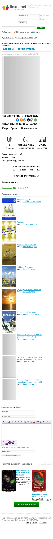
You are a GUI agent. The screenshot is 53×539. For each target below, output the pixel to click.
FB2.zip (22, 170)
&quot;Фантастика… (11, 494)
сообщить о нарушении (13, 160)
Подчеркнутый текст (9, 421)
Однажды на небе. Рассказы (29, 290)
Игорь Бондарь (29, 269)
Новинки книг (22, 32)
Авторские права (26, 504)
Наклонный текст (6, 421)
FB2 (13, 170)
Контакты (43, 523)
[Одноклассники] (21, 120)
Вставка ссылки (28, 421)
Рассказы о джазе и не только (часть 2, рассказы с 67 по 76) (29, 358)
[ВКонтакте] (17, 120)
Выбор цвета (34, 421)
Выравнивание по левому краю (15, 421)
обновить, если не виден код (15, 447)
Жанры (36, 32)
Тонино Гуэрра (28, 124)
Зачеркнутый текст (12, 421)
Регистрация (45, 15)
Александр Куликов (31, 314)
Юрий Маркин (28, 339)
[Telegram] (24, 120)
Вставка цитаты (40, 421)
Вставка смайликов (25, 421)
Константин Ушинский (32, 202)
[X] (28, 120)
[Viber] (31, 120)
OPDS (34, 523)
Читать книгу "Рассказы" (26, 176)
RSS (27, 523)
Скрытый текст (37, 421)
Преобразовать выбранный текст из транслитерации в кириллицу (43, 421)
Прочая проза (29, 128)
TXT (39, 170)
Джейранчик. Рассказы (26, 245)
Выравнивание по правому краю (21, 421)
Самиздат (9, 37)
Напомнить (44, 19)
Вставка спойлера (46, 421)
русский (18, 154)
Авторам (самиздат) (27, 37)
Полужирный (3, 421)
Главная (8, 32)
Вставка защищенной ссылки (31, 421)
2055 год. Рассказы (25, 267)
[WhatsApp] (35, 120)
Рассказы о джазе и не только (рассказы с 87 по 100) (29, 336)
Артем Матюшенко (10, 497)
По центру (18, 421)
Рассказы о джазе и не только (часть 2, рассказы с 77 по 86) (29, 381)
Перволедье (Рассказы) (27, 312)
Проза (14, 128)
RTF (31, 170)
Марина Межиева (30, 224)
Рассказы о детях (24, 199)
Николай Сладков (30, 247)
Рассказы (20, 222)
